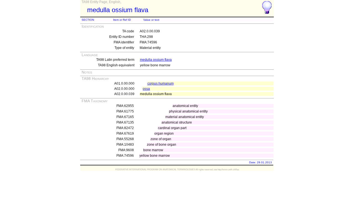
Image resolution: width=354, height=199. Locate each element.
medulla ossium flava (156, 60)
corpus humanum (160, 83)
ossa (146, 89)
